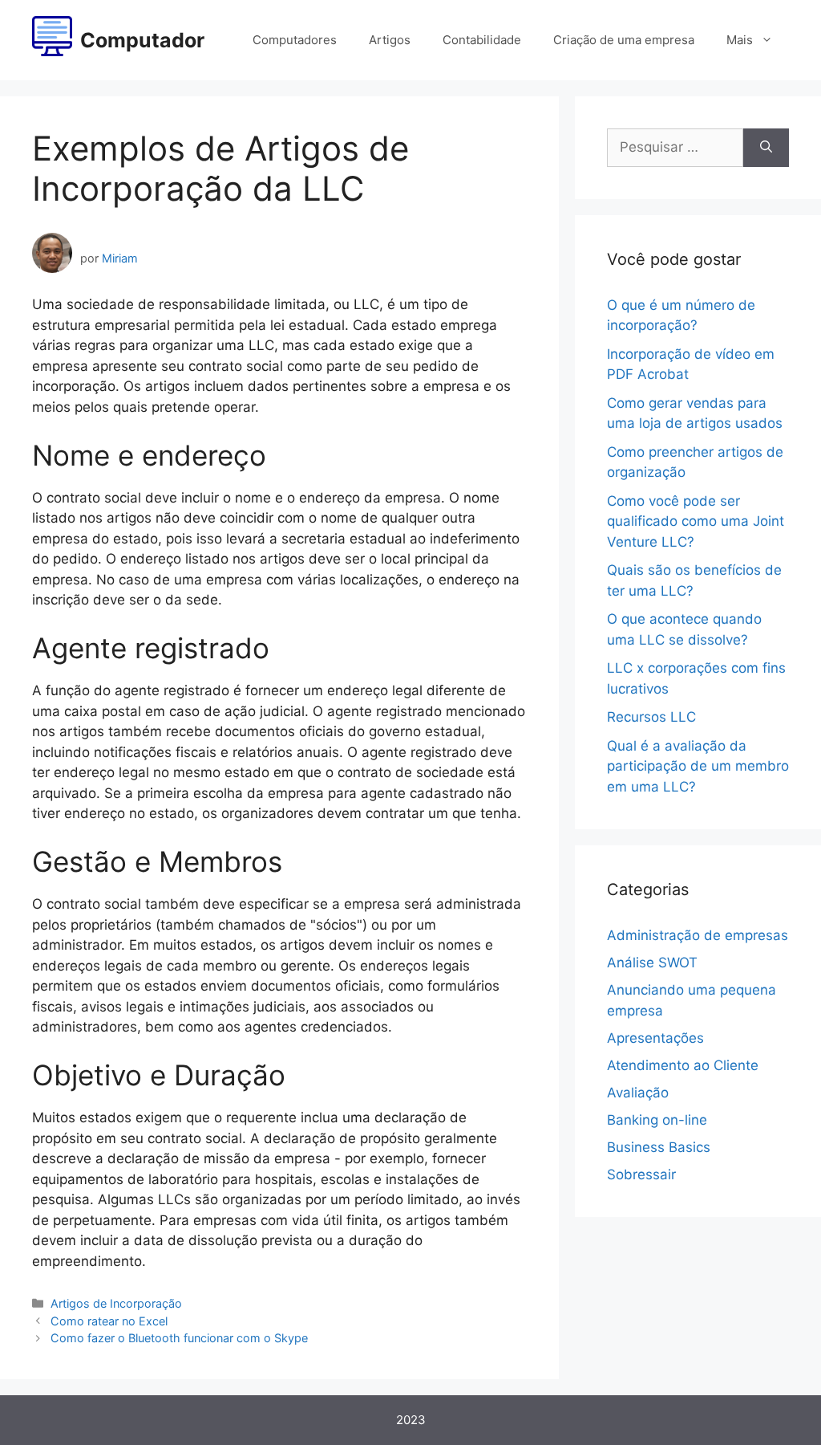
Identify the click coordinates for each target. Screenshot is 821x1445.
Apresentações (655, 1038)
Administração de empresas (697, 935)
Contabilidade (482, 39)
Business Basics (658, 1147)
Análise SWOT (652, 963)
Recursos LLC (651, 717)
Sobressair (641, 1174)
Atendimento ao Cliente (682, 1065)
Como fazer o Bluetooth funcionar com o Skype (179, 1338)
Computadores (295, 39)
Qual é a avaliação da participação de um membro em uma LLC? (698, 766)
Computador (142, 40)
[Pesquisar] (766, 147)
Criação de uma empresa (623, 39)
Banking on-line (657, 1120)
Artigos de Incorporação (116, 1303)
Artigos (389, 39)
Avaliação (638, 1093)
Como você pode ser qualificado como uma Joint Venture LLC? (695, 521)
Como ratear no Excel (109, 1321)
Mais (739, 39)
